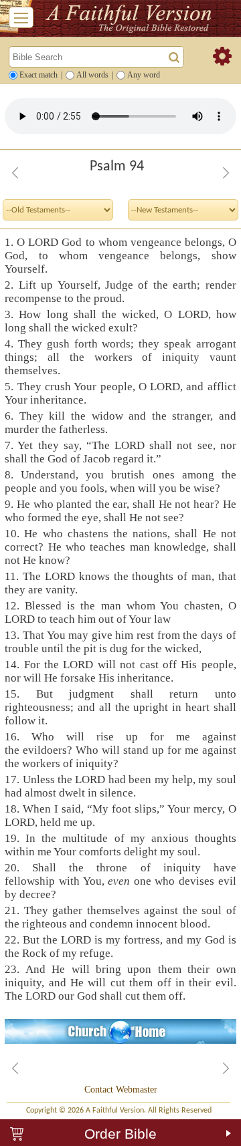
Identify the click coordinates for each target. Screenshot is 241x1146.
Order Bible (120, 1133)
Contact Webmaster (120, 1090)
